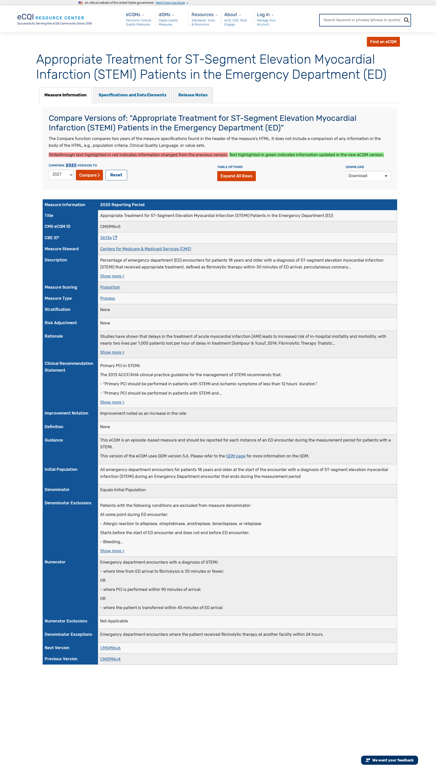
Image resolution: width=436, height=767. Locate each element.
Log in (263, 14)
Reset (116, 175)
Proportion (110, 287)
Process (107, 298)
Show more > (112, 276)
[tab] (65, 95)
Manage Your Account (266, 22)
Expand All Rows (237, 176)
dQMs (164, 14)
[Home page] (55, 18)
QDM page (236, 456)
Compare (88, 175)
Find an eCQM (383, 41)
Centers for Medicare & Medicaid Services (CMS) (145, 248)
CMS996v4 (110, 659)
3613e (106, 237)
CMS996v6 (110, 648)
